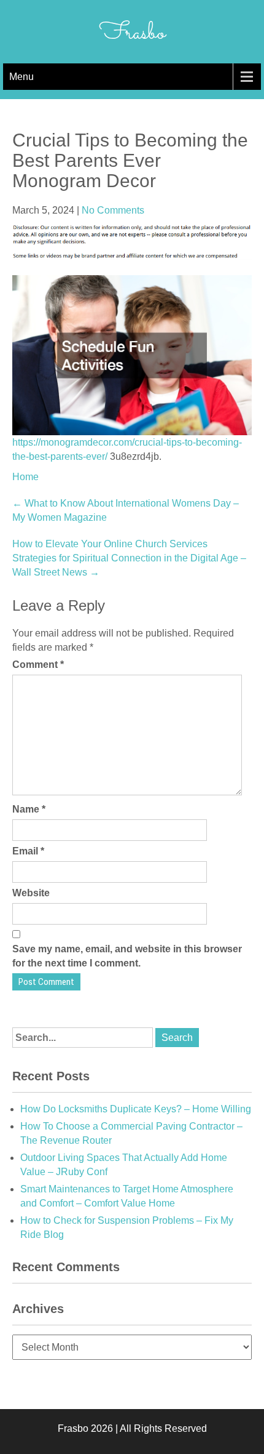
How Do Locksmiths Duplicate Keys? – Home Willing (135, 1109)
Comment (38, 664)
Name (28, 809)
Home (25, 477)
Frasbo (132, 33)
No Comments (113, 210)
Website (31, 893)
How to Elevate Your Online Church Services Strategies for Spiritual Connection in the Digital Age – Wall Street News (129, 558)
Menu (21, 76)
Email (28, 851)
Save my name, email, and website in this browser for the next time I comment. (127, 956)
